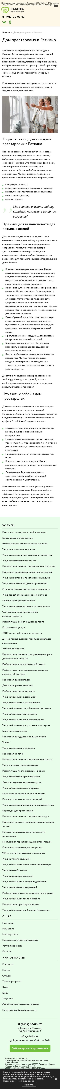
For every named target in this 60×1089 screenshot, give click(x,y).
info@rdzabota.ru (30, 1036)
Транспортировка (11, 981)
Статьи (6, 970)
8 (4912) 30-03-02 (13, 17)
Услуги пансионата (12, 946)
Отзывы (6, 976)
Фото (5, 987)
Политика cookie (26, 1081)
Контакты (7, 964)
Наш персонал (10, 934)
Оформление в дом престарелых (20, 940)
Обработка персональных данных (20, 1004)
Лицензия (7, 998)
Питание (7, 951)
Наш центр (8, 929)
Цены (5, 993)
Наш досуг (8, 923)
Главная (6, 32)
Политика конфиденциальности (19, 1010)
